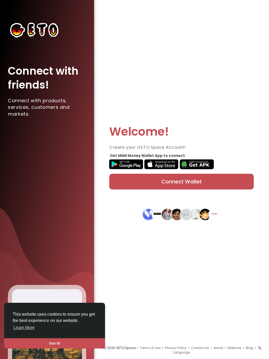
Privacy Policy (176, 348)
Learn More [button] (24, 327)
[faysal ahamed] (195, 214)
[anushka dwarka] (167, 214)
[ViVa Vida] (148, 214)
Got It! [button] (54, 343)
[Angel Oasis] (186, 214)
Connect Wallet (181, 181)
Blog (249, 348)
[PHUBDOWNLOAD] (158, 214)
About (218, 348)
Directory (234, 348)
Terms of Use (150, 348)
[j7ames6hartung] (177, 214)
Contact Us (200, 348)
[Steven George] (214, 214)
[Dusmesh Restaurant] (205, 214)
